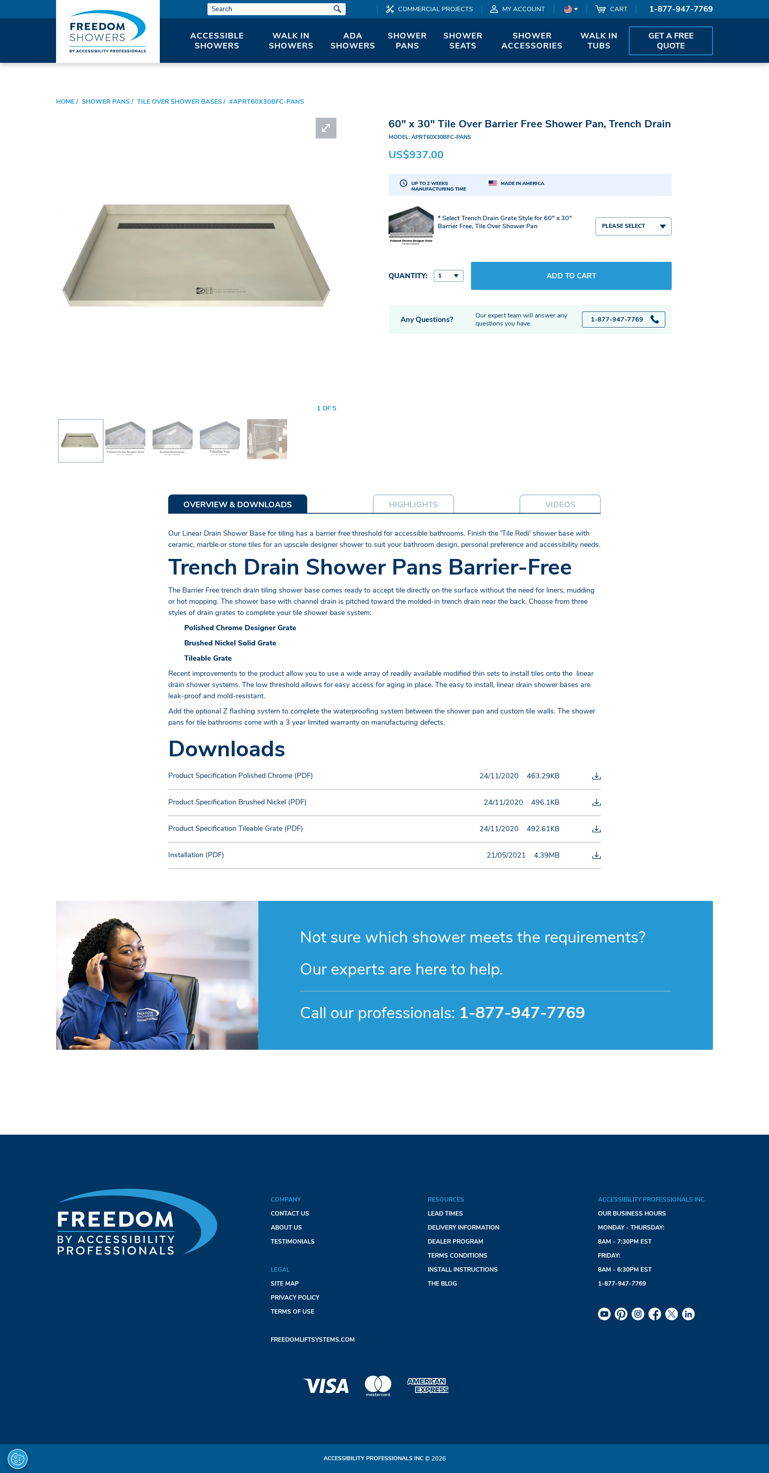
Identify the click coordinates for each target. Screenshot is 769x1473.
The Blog (442, 1284)
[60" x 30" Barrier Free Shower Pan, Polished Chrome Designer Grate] (125, 425)
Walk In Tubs (599, 40)
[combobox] (634, 226)
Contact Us (290, 1214)
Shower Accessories (532, 40)
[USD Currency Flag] (570, 9)
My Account (523, 9)
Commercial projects (435, 9)
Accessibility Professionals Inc (373, 1458)
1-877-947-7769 (681, 9)
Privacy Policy (295, 1298)
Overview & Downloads (237, 504)
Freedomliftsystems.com (313, 1340)
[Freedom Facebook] (654, 1314)
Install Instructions (463, 1270)
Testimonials (293, 1242)
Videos (560, 504)
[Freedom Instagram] (638, 1314)
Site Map (285, 1284)
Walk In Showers (291, 40)
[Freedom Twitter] (671, 1314)
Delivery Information (463, 1228)
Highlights (413, 504)
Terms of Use (292, 1312)
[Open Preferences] (18, 1459)
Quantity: (408, 276)
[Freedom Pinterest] (621, 1314)
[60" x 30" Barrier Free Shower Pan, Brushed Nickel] (173, 425)
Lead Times (445, 1214)
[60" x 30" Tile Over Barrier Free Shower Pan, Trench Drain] (80, 426)
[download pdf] (596, 776)
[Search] (338, 9)
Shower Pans (407, 40)
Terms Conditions (457, 1256)
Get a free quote (671, 40)
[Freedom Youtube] (604, 1314)
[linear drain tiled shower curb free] (267, 425)
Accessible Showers (217, 40)
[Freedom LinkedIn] (688, 1314)
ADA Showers (352, 40)
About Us (286, 1228)
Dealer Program (455, 1242)
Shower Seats (463, 40)
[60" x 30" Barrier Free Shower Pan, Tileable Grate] (220, 425)
